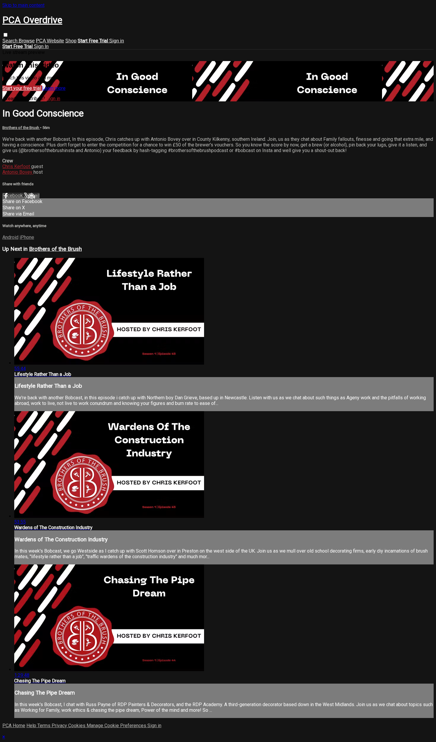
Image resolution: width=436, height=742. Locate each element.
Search (10, 40)
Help (31, 725)
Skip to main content (23, 5)
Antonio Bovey (18, 172)
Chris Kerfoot (16, 166)
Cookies (77, 725)
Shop (71, 40)
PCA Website (50, 40)
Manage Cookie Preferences (117, 725)
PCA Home (13, 725)
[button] (5, 35)
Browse (27, 40)
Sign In (41, 46)
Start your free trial (22, 88)
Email (33, 195)
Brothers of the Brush (21, 127)
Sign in (116, 40)
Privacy (60, 725)
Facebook (13, 195)
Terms (44, 725)
